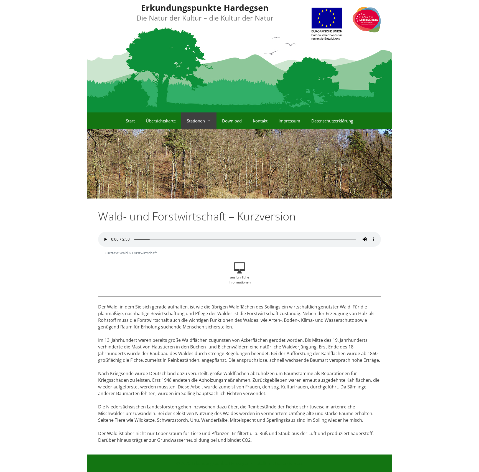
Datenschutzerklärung (332, 121)
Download (232, 121)
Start (130, 121)
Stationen (196, 121)
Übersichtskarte (161, 121)
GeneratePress (289, 463)
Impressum (289, 121)
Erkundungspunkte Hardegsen (205, 7)
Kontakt (260, 121)
